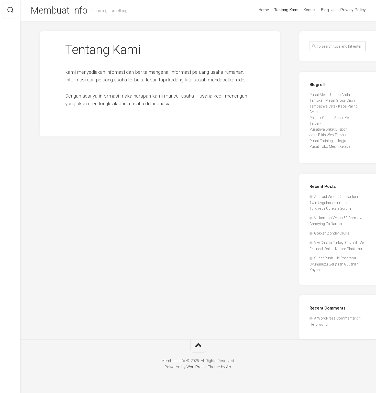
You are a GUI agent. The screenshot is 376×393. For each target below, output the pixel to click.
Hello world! (318, 324)
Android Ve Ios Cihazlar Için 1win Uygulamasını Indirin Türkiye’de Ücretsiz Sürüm (333, 202)
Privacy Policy (353, 9)
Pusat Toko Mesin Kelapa (329, 146)
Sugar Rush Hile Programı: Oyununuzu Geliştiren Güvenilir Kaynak (333, 264)
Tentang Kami (286, 9)
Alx (228, 367)
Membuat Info (59, 10)
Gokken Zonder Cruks (331, 233)
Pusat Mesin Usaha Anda (329, 95)
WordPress (196, 367)
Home (263, 9)
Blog (325, 9)
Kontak (309, 9)
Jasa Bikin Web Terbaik (327, 135)
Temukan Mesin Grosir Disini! (332, 100)
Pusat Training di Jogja (327, 141)
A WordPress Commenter (335, 318)
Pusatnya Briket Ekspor (328, 129)
